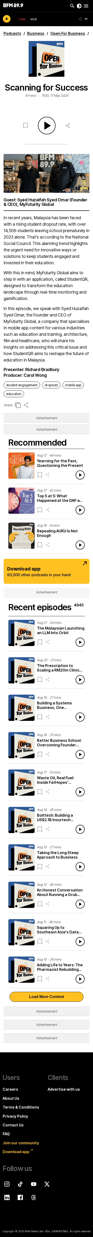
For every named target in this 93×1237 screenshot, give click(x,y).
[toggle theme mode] (79, 6)
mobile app (73, 385)
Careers (10, 1089)
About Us (11, 1098)
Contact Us (13, 1125)
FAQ (6, 1133)
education (13, 394)
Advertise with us (64, 1089)
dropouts (51, 385)
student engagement (21, 385)
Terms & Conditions (21, 1107)
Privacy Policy (15, 1116)
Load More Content (46, 997)
